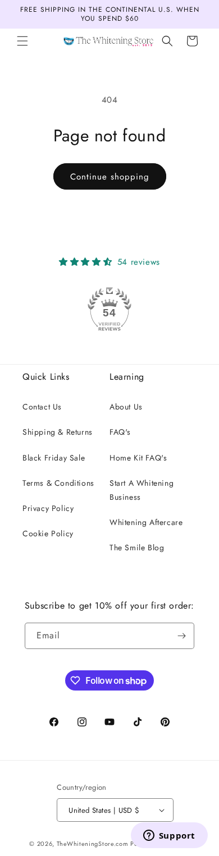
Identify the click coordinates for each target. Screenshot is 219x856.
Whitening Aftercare (146, 522)
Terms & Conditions (58, 483)
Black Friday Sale (53, 457)
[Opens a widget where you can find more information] (169, 836)
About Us (126, 406)
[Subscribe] (181, 636)
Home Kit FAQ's (138, 457)
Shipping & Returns (57, 432)
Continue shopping (109, 177)
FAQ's (120, 432)
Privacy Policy (48, 508)
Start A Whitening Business (142, 490)
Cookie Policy (48, 533)
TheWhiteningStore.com (93, 843)
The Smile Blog (137, 547)
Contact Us (42, 406)
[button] (22, 41)
